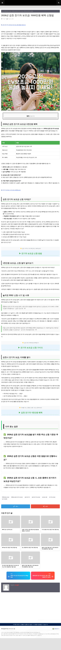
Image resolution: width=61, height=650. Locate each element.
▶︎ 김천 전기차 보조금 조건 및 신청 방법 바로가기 (13, 24)
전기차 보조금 (52, 497)
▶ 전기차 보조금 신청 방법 (30, 253)
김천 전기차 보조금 (36, 497)
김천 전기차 (27, 497)
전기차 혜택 (4, 499)
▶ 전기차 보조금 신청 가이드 (30, 348)
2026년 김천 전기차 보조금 (17, 497)
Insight (4, 18)
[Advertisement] (30, 605)
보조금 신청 (44, 497)
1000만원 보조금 (7, 11)
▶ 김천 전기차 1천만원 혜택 (30, 413)
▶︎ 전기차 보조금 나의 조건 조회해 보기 (11, 190)
